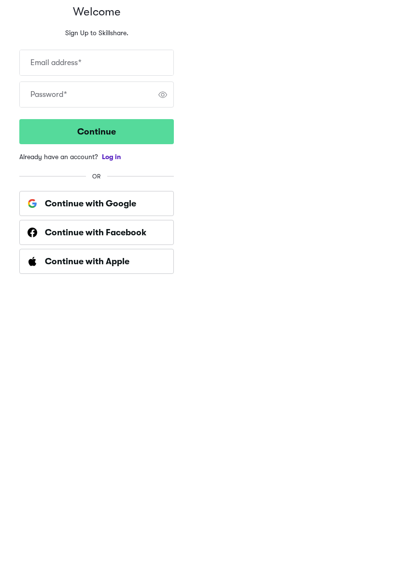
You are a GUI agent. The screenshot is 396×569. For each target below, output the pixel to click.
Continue (96, 131)
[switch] (162, 94)
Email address (56, 62)
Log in (111, 157)
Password (48, 94)
